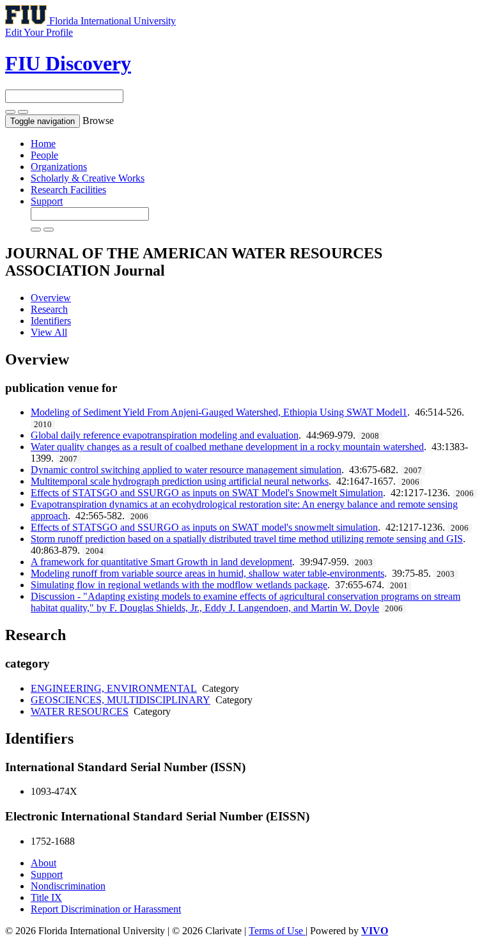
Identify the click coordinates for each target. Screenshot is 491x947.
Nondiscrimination (68, 885)
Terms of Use (277, 930)
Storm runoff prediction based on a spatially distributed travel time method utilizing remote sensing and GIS (247, 538)
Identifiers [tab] (51, 320)
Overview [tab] (51, 297)
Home (43, 143)
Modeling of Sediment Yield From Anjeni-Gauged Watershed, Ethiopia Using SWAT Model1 (219, 412)
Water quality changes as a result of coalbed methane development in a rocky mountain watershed (227, 446)
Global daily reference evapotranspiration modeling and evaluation (165, 435)
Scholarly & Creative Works (87, 178)
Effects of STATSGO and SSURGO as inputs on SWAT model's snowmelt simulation (204, 527)
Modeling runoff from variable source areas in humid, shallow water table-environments (207, 573)
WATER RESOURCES (80, 711)
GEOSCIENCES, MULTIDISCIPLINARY (120, 699)
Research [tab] (49, 309)
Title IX (46, 897)
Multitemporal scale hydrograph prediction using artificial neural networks (180, 481)
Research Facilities (68, 189)
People (44, 155)
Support (47, 201)
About (43, 862)
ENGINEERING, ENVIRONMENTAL (114, 688)
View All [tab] (49, 332)
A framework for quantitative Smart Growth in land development (161, 561)
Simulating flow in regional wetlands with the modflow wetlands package (179, 584)
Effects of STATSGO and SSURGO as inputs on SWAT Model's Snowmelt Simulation (207, 492)
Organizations (59, 166)
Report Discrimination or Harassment (106, 909)
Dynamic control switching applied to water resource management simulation (186, 469)
